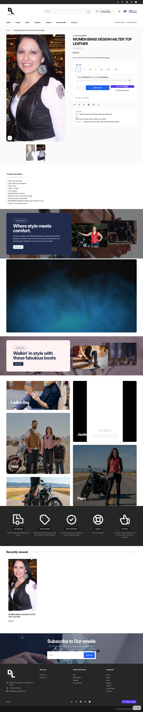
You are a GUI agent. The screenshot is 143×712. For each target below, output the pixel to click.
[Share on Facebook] (79, 105)
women (104, 119)
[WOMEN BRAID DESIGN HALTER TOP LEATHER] (23, 607)
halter (91, 119)
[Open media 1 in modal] (35, 88)
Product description (14, 174)
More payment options (122, 90)
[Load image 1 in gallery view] (30, 152)
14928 (77, 119)
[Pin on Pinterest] (89, 105)
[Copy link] (99, 105)
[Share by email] (93, 105)
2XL (108, 69)
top (100, 119)
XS (78, 69)
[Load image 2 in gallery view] (40, 152)
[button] (133, 11)
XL (102, 69)
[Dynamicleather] (11, 678)
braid (81, 119)
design (86, 119)
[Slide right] (135, 552)
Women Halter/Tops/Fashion (110, 122)
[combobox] (68, 11)
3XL (115, 69)
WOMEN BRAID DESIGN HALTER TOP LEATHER (21, 615)
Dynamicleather (80, 36)
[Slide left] (130, 552)
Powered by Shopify (132, 709)
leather (96, 119)
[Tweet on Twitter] (84, 105)
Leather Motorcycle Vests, (92, 122)
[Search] (88, 12)
